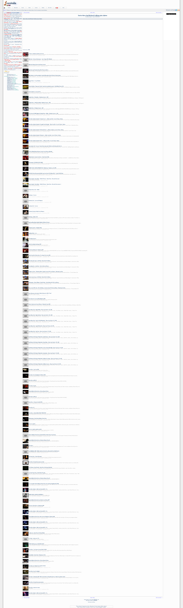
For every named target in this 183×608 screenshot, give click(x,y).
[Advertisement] (153, 3)
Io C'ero (88, 606)
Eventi (23, 7)
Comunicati (84, 606)
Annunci (105, 606)
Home (77, 606)
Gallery (43, 7)
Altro (63, 7)
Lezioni (36, 7)
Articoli (9, 7)
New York (49, 7)
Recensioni (16, 7)
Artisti (29, 7)
